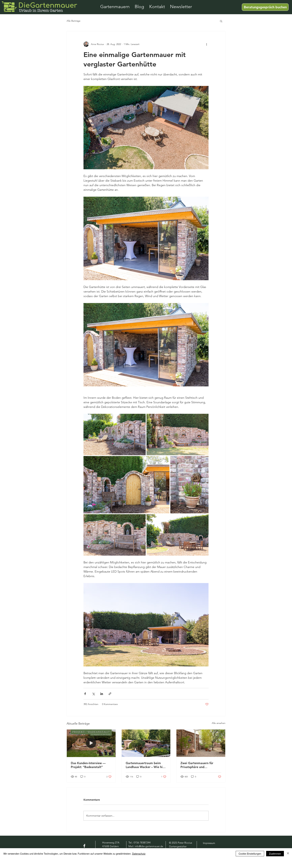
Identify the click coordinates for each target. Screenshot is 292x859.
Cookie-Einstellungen (250, 853)
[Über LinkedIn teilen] (101, 693)
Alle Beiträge (73, 20)
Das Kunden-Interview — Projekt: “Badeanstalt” (88, 765)
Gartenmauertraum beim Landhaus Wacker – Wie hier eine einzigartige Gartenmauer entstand (145, 765)
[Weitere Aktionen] (206, 44)
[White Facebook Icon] (84, 845)
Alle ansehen (218, 723)
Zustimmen (275, 853)
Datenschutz (138, 853)
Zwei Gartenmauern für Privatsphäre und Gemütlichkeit (196, 765)
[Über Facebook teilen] (85, 693)
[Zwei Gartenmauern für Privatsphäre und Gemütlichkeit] (200, 743)
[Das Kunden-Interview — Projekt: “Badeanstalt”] (91, 743)
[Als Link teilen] (110, 693)
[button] (221, 21)
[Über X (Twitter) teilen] (93, 693)
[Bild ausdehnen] (114, 434)
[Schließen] (288, 853)
